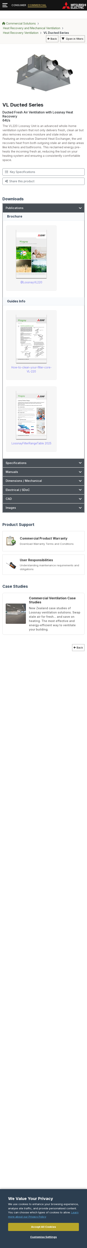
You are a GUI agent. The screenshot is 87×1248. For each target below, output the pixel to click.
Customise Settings (43, 1236)
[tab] (43, 208)
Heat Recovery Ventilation (20, 32)
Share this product (21, 181)
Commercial (37, 5)
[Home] (74, 5)
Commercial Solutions (21, 23)
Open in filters (74, 38)
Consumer (19, 5)
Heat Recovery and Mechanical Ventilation (31, 28)
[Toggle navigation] (5, 5)
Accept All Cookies (43, 1226)
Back (54, 38)
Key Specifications (22, 172)
